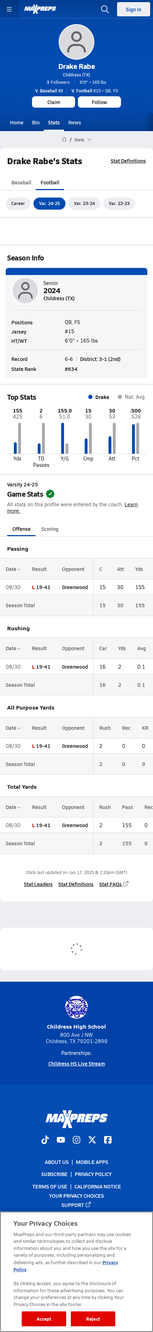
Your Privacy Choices (76, 1195)
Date (11, 569)
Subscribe (54, 1174)
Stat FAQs (110, 884)
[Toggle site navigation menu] (9, 9)
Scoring (49, 528)
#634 (71, 368)
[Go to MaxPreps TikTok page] (45, 1140)
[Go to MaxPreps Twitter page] (92, 1140)
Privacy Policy (93, 1174)
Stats (54, 122)
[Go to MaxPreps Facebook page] (108, 1140)
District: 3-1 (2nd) (100, 358)
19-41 (43, 586)
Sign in (133, 9)
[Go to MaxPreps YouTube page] (61, 1140)
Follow (99, 102)
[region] (76, 1272)
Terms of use (49, 1186)
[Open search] (105, 9)
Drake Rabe (76, 66)
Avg (141, 648)
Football (50, 182)
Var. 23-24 (84, 203)
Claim (53, 102)
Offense (21, 528)
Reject (93, 1318)
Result (39, 569)
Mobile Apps (92, 1162)
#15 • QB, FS (95, 90)
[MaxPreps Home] (40, 9)
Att (120, 569)
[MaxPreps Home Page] (64, 139)
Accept (44, 1318)
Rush (105, 727)
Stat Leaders (38, 884)
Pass (127, 807)
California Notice (97, 1186)
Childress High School (76, 1026)
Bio (35, 122)
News (74, 122)
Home (16, 122)
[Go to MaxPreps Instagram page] (76, 1140)
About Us (57, 1162)
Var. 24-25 (49, 203)
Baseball (21, 182)
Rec (126, 727)
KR (145, 727)
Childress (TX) (76, 74)
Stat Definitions (128, 160)
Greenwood (75, 586)
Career (18, 203)
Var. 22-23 (119, 203)
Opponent (73, 569)
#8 (49, 90)
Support (73, 1204)
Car (103, 648)
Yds (139, 569)
